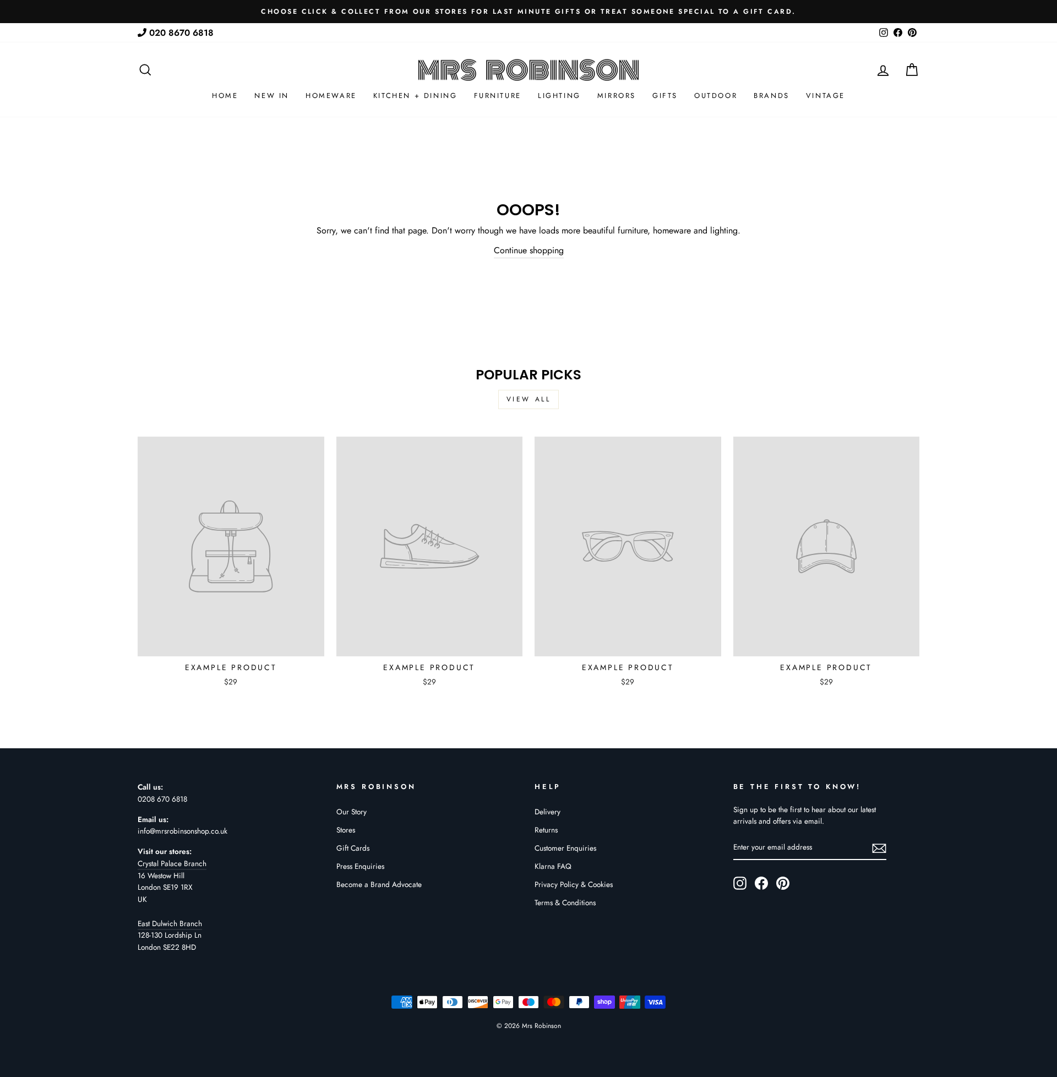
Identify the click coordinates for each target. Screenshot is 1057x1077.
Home (225, 95)
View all (528, 399)
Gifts (665, 95)
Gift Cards (352, 847)
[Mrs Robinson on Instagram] (740, 883)
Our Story (351, 811)
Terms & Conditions (565, 902)
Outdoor (715, 95)
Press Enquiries (360, 866)
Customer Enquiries (565, 847)
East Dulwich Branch (170, 923)
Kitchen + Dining (415, 95)
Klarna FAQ (553, 866)
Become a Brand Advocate (379, 884)
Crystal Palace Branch (172, 863)
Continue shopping (529, 250)
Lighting (559, 95)
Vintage (825, 95)
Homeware (331, 95)
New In (271, 95)
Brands (771, 95)
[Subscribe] (879, 848)
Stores (345, 829)
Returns (546, 829)
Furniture (497, 95)
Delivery (547, 811)
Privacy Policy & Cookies (574, 884)
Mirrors (616, 95)
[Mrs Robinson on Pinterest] (782, 883)
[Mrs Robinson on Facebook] (761, 883)
